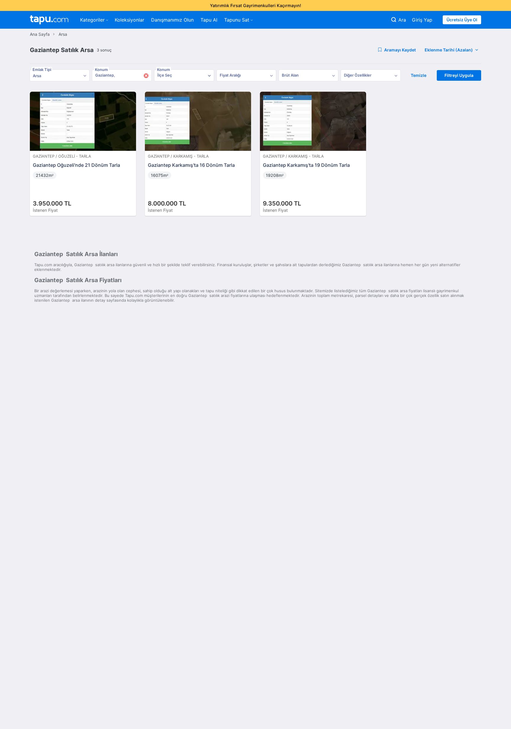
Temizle (418, 75)
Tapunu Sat (236, 20)
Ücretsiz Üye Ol (462, 19)
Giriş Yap (422, 20)
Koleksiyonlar (129, 20)
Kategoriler (92, 20)
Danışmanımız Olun (172, 20)
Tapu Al (208, 20)
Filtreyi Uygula (458, 75)
